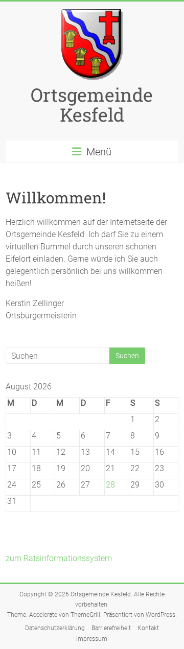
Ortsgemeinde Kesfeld (92, 104)
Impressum (91, 638)
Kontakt (148, 628)
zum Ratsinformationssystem (59, 558)
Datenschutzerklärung (55, 628)
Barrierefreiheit (111, 628)
